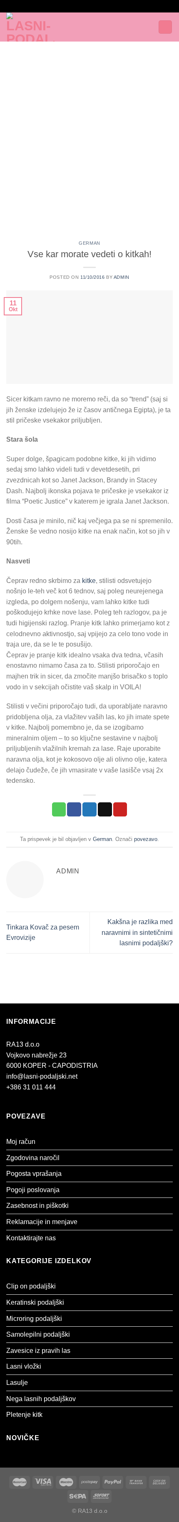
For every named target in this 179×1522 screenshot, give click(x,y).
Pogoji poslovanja (33, 1189)
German (89, 243)
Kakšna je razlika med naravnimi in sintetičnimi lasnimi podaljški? (137, 932)
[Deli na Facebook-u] (74, 809)
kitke (89, 580)
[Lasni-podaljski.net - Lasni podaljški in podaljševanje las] (40, 27)
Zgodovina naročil (33, 1157)
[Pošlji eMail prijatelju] (105, 809)
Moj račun (20, 1141)
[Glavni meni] (87, 27)
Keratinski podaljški (35, 1302)
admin (121, 277)
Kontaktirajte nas (31, 1238)
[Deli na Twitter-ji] (89, 809)
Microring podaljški (34, 1318)
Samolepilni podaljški (38, 1334)
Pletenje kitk (24, 1414)
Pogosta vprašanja (34, 1173)
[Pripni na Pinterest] (120, 809)
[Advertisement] (89, 135)
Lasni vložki (23, 1366)
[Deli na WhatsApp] (59, 809)
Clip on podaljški (31, 1286)
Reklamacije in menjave (41, 1221)
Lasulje (17, 1382)
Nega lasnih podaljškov (41, 1398)
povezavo (145, 839)
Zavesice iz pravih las (38, 1350)
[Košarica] (165, 27)
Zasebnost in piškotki (37, 1205)
